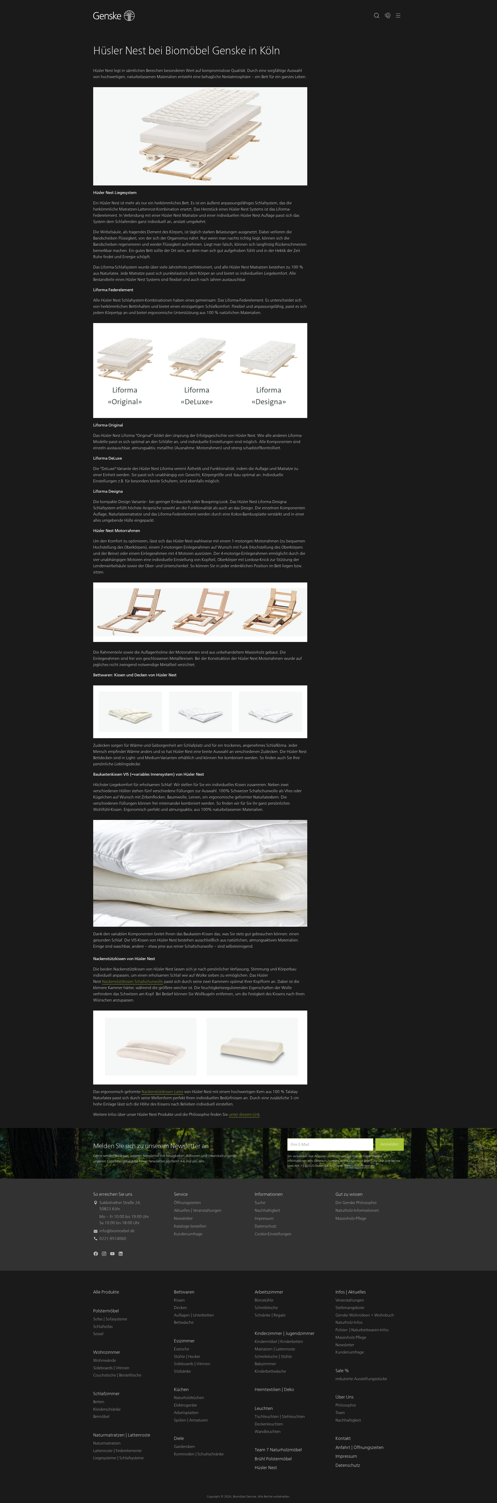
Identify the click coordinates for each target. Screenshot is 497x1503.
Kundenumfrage (188, 1234)
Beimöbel (101, 1416)
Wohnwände (104, 1360)
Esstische (181, 1349)
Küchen (181, 1389)
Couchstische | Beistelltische (117, 1375)
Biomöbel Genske (244, 1496)
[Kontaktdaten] (387, 15)
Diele (179, 1438)
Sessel (98, 1334)
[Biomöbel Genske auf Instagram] (104, 1254)
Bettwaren (184, 1292)
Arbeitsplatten (186, 1412)
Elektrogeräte (185, 1405)
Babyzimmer (265, 1364)
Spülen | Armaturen (191, 1420)
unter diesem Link (244, 1114)
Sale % (342, 1370)
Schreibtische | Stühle (273, 1356)
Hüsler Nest (266, 1467)
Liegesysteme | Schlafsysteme (118, 1458)
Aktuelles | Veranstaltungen (197, 1210)
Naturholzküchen (189, 1397)
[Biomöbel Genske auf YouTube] (113, 1254)
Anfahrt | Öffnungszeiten (359, 1447)
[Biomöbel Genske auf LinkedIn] (121, 1254)
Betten (98, 1402)
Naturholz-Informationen (357, 1210)
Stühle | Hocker (187, 1356)
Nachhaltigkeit (267, 1210)
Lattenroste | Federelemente (117, 1450)
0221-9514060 (112, 1238)
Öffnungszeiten (187, 1202)
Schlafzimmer (106, 1393)
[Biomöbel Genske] (114, 15)
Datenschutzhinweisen (359, 1166)
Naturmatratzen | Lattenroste (121, 1435)
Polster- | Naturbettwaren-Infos (362, 1330)
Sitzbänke (182, 1371)
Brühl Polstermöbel (273, 1459)
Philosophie (345, 1405)
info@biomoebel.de (117, 1231)
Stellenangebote (349, 1307)
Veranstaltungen (349, 1300)
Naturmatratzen (107, 1443)
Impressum (264, 1218)
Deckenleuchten (269, 1424)
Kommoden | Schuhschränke (199, 1454)
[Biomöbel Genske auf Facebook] (96, 1254)
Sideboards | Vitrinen (111, 1368)
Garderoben (184, 1446)
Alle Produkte (106, 1292)
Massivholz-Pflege (350, 1218)
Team (340, 1412)
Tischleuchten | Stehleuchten (280, 1416)
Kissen (179, 1300)
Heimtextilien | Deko (274, 1389)
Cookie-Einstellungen (273, 1234)
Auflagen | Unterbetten (194, 1315)
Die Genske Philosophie (356, 1202)
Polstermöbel (106, 1311)
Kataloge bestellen (190, 1226)
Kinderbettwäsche (270, 1371)
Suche (260, 1202)
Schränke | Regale (270, 1315)
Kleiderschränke (107, 1409)
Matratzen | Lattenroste (275, 1349)
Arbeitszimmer (269, 1292)
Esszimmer (184, 1341)
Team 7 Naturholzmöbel (278, 1450)
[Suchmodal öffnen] (376, 15)
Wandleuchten (268, 1431)
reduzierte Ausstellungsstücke (361, 1379)
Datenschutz (265, 1226)
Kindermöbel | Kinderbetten (279, 1341)
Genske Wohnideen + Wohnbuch (364, 1315)
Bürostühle (264, 1300)
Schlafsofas (103, 1326)
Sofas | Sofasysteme (110, 1319)
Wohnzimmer (106, 1352)
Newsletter (183, 1218)
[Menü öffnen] (398, 15)
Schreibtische (266, 1307)
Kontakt (343, 1438)
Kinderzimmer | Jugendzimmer (285, 1333)
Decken (180, 1307)
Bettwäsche (184, 1322)
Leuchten (264, 1408)
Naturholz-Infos (348, 1322)
